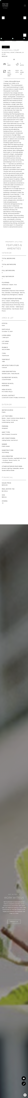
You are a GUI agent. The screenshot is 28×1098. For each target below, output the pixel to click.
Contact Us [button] (14, 921)
